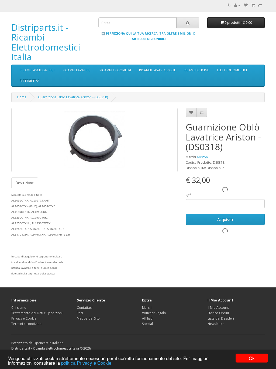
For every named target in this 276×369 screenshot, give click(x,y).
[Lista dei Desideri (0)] (246, 5)
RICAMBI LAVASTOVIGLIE (157, 70)
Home (21, 97)
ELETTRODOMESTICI (232, 70)
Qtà (188, 195)
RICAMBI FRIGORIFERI (115, 70)
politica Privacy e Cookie (86, 362)
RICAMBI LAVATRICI (77, 70)
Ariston (202, 157)
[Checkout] (260, 5)
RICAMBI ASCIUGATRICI (37, 70)
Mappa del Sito (88, 318)
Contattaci (84, 307)
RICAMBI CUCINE (196, 70)
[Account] (237, 5)
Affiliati (147, 318)
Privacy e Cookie (23, 318)
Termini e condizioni (26, 323)
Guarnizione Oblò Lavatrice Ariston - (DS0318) (73, 97)
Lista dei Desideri (221, 318)
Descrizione (25, 182)
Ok (252, 358)
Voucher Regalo (154, 313)
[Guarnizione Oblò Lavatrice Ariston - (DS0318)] (94, 140)
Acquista (225, 219)
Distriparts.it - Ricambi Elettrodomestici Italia (45, 42)
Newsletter (216, 323)
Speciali (148, 323)
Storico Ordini (218, 313)
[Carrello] (253, 5)
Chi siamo (18, 307)
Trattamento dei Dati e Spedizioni (37, 313)
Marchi (147, 307)
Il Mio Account (218, 307)
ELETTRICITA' (29, 81)
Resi (80, 313)
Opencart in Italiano (48, 343)
